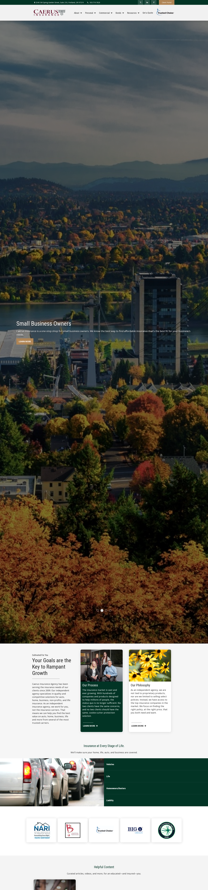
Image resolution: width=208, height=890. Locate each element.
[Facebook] (153, 2)
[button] (77, 12)
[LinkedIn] (147, 2)
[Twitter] (140, 2)
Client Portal (166, 2)
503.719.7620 (95, 2)
